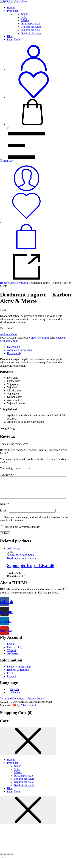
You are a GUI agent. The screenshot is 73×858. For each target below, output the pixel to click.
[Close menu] (28, 741)
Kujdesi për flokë (31, 29)
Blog (10, 36)
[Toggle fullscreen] (8, 854)
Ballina (11, 7)
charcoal (61, 337)
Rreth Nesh (13, 39)
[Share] (5, 854)
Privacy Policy (35, 698)
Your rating (7, 468)
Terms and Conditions (12, 698)
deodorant (5, 340)
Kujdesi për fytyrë (31, 26)
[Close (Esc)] (1, 854)
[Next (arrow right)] (5, 857)
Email (4, 510)
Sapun (24, 13)
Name (4, 503)
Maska (25, 20)
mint (15, 340)
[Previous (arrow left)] (1, 857)
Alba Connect (28, 705)
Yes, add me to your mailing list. (22, 526)
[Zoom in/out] (12, 854)
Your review (8, 474)
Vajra (24, 17)
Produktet (12, 10)
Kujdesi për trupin (31, 33)
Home (3, 282)
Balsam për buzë (30, 23)
